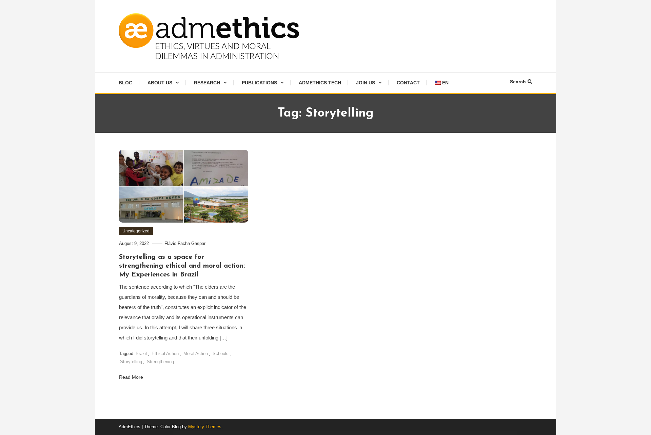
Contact (408, 82)
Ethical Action (165, 353)
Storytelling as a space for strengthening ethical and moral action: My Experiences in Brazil (182, 266)
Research (207, 82)
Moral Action (195, 353)
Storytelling (131, 361)
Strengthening (160, 361)
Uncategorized (136, 231)
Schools (221, 353)
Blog (126, 82)
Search (518, 81)
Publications (259, 82)
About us (159, 82)
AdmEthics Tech (320, 82)
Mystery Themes (204, 426)
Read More (131, 377)
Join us (365, 82)
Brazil (141, 353)
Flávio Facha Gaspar (184, 243)
